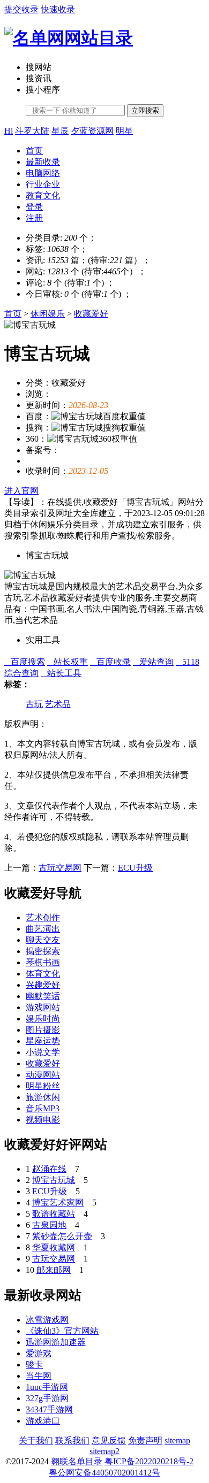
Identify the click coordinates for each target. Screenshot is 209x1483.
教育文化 (43, 195)
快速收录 (58, 9)
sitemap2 (104, 1451)
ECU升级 (135, 867)
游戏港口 (43, 1420)
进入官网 (21, 490)
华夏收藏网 (53, 1247)
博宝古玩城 (53, 1180)
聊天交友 (43, 939)
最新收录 (43, 161)
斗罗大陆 (32, 130)
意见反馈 (109, 1440)
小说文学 (43, 1052)
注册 (34, 217)
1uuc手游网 (47, 1387)
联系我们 (72, 1440)
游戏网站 (43, 1007)
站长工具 (61, 673)
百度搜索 (24, 661)
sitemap (177, 1440)
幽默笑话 (43, 996)
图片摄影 (43, 1029)
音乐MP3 (42, 1108)
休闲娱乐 (48, 313)
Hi (8, 130)
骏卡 (34, 1364)
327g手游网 (47, 1398)
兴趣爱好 (43, 984)
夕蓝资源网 (92, 130)
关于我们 (36, 1440)
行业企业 (43, 184)
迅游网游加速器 (56, 1342)
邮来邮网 (53, 1269)
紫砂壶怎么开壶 (62, 1236)
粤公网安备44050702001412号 (104, 1472)
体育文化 (43, 973)
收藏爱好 (91, 313)
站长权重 (67, 661)
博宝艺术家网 (58, 1202)
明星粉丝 (43, 1085)
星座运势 (43, 1041)
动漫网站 (43, 1074)
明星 (124, 130)
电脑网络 (43, 173)
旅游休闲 (43, 1097)
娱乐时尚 (43, 1018)
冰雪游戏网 (47, 1319)
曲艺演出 (43, 928)
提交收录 (21, 9)
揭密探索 (43, 951)
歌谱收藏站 (53, 1213)
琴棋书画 (43, 962)
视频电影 (43, 1119)
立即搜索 (145, 110)
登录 (34, 206)
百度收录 (110, 661)
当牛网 (38, 1375)
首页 (34, 150)
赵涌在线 (49, 1168)
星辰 (60, 130)
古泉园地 (49, 1225)
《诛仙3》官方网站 (62, 1330)
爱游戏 (38, 1353)
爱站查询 (153, 661)
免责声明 (145, 1440)
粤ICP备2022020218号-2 (148, 1461)
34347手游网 (49, 1409)
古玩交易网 (60, 867)
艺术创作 (43, 917)
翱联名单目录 (76, 1461)
